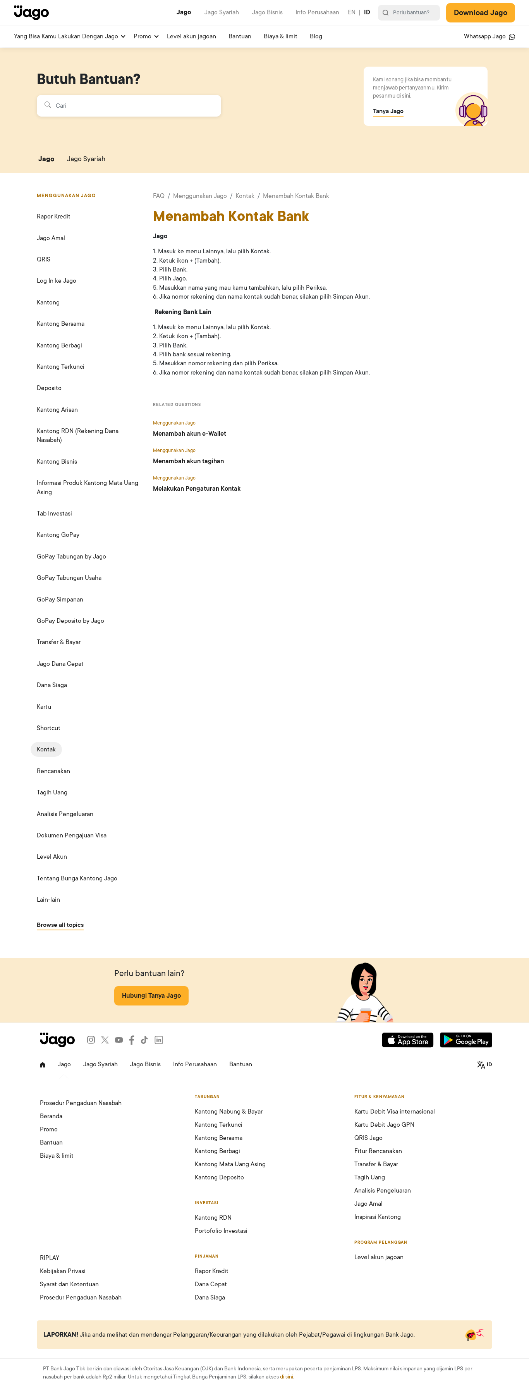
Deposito (49, 388)
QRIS (43, 259)
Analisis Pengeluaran (65, 814)
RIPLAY (49, 1258)
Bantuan (239, 36)
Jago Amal (51, 238)
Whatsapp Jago (485, 36)
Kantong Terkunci (60, 367)
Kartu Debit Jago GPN (384, 1125)
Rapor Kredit (53, 216)
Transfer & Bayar (59, 642)
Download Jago (480, 13)
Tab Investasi (54, 513)
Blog (316, 36)
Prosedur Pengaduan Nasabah (81, 1103)
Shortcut (48, 728)
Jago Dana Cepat (60, 664)
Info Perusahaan (317, 12)
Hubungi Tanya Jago (151, 996)
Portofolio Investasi (221, 1231)
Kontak (46, 749)
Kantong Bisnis (57, 461)
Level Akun (52, 856)
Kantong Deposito (219, 1177)
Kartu (44, 707)
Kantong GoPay (58, 535)
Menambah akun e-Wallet (189, 434)
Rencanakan (53, 771)
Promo (142, 36)
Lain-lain (48, 899)
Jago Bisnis (267, 12)
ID (367, 12)
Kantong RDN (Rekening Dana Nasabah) (78, 435)
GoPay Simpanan (60, 599)
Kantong (48, 302)
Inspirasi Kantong (377, 1217)
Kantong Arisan (57, 410)
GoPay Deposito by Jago (70, 621)
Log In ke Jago (56, 281)
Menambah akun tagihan (188, 461)
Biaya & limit (280, 36)
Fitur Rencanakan (378, 1151)
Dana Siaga (52, 685)
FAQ (159, 196)
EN (351, 12)
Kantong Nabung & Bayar (229, 1111)
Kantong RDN (213, 1217)
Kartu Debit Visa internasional (394, 1111)
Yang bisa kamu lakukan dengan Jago (66, 36)
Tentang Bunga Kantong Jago (77, 878)
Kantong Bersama (60, 324)
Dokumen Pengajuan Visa (71, 835)
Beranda (51, 1116)
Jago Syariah (221, 12)
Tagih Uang (52, 792)
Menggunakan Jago (200, 196)
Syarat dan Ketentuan (69, 1284)
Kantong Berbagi (59, 345)
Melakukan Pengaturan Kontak (196, 489)
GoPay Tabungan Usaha (69, 578)
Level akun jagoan (191, 36)
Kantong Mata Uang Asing (230, 1164)
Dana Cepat (211, 1284)
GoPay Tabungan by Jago (71, 556)
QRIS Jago (368, 1138)
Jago (184, 12)
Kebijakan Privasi (63, 1271)
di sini (286, 1376)
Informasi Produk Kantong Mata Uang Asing (87, 487)
